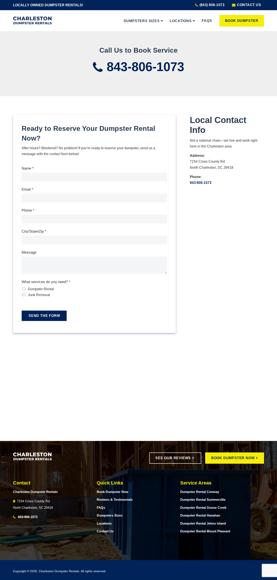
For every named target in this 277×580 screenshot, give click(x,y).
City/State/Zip (34, 231)
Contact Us (248, 5)
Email (27, 189)
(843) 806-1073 (211, 5)
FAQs (207, 21)
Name (28, 168)
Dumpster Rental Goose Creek (203, 507)
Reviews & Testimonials (115, 499)
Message (29, 252)
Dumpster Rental (40, 289)
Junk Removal (38, 295)
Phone (28, 210)
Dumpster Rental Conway (199, 492)
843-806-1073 (143, 67)
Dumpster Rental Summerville (202, 499)
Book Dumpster (241, 21)
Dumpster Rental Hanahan (200, 515)
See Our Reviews (173, 458)
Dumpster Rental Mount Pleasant (205, 531)
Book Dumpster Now (233, 458)
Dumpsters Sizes (142, 21)
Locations (181, 21)
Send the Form (44, 316)
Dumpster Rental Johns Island (203, 523)
